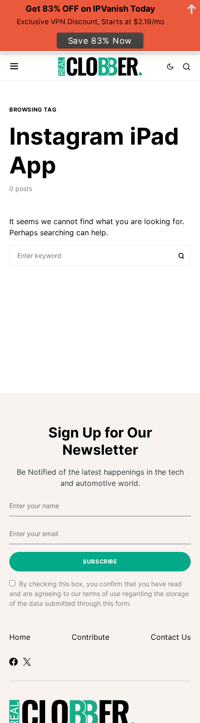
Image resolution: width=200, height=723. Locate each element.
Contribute (90, 637)
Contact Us (171, 637)
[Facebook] (13, 661)
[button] (14, 66)
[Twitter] (27, 661)
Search (181, 255)
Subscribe (100, 561)
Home (19, 637)
